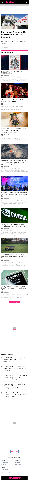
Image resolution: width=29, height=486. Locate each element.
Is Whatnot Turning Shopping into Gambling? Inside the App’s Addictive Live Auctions (13, 130)
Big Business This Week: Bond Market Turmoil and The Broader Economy (15, 368)
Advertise (17, 462)
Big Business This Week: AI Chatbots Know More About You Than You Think (15, 395)
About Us (3, 464)
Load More (14, 302)
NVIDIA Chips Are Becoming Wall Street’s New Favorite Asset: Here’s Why (13, 288)
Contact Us (18, 464)
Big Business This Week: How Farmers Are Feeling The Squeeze (14, 359)
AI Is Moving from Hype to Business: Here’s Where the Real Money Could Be (14, 194)
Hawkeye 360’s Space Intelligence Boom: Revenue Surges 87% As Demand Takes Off (13, 162)
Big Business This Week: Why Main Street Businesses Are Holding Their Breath (14, 386)
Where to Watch (5, 462)
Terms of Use (4, 471)
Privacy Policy (4, 469)
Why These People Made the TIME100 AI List (11, 72)
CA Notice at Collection (7, 472)
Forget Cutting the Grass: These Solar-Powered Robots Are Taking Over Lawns (13, 256)
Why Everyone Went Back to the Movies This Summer (13, 101)
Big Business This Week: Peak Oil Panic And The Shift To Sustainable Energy (15, 377)
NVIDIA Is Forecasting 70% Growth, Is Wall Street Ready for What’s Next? (14, 225)
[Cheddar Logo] (9, 2)
